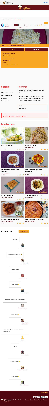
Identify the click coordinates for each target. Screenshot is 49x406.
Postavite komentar (23, 231)
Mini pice (5, 62)
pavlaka (12, 116)
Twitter (31, 399)
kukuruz (18, 116)
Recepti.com (24, 7)
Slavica (22, 247)
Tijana (27, 354)
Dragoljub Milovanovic (22, 369)
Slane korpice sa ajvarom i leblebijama (36, 163)
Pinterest (45, 399)
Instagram (40, 399)
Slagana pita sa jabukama (9, 53)
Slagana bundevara (7, 55)
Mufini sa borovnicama (8, 58)
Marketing (6, 400)
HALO (9, 401)
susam (25, 116)
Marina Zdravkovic (24, 384)
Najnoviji (13, 49)
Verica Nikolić (25, 323)
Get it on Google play (44, 397)
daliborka (22, 277)
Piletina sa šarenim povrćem (36, 188)
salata (6, 116)
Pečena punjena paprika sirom (10, 64)
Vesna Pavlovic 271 (24, 293)
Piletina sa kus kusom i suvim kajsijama (12, 163)
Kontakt (9, 400)
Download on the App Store (36, 397)
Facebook (27, 399)
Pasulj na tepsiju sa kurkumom (36, 212)
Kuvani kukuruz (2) (12, 188)
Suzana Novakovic (22, 308)
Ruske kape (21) (6, 60)
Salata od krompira (12, 138)
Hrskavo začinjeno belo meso (12, 212)
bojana (22, 339)
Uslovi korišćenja (18, 399)
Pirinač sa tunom (36, 138)
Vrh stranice (44, 392)
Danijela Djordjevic (7, 25)
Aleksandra (26, 262)
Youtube (35, 399)
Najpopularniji (36, 49)
